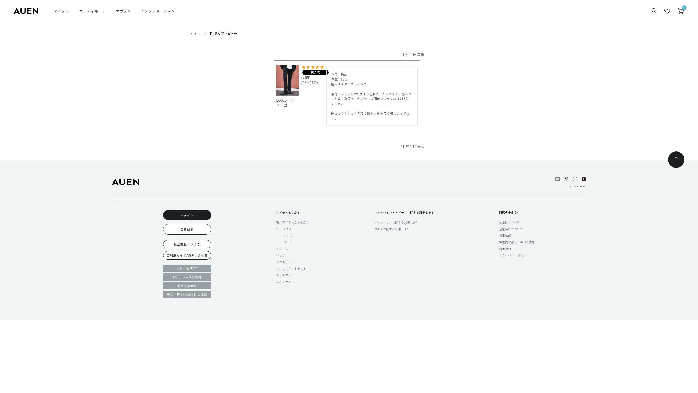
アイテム (61, 11)
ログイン (187, 215)
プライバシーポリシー (514, 255)
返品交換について (187, 244)
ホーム (197, 33)
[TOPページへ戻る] (676, 159)
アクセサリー (285, 262)
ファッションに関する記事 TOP (395, 222)
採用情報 (505, 235)
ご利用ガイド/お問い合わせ (187, 255)
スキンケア (283, 281)
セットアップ (285, 275)
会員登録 (187, 229)
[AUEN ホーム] (26, 10)
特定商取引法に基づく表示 (517, 242)
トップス (289, 235)
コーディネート (92, 11)
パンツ (287, 242)
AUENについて (509, 222)
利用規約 (505, 248)
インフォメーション (158, 11)
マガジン (123, 11)
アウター (289, 229)
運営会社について (511, 229)
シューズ (282, 248)
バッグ (280, 255)
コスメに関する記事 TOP (391, 229)
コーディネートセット (291, 268)
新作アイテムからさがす (292, 222)
